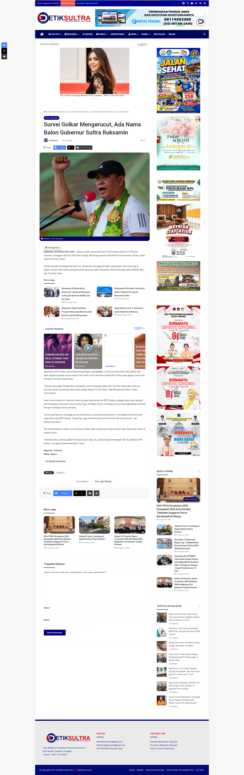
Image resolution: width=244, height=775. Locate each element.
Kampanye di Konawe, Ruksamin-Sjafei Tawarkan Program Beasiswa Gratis (129, 292)
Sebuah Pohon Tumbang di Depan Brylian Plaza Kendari (186, 529)
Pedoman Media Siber (155, 770)
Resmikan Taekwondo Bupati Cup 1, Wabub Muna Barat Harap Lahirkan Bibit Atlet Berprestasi (117, 3)
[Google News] (103, 481)
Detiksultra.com (85, 770)
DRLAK (172, 34)
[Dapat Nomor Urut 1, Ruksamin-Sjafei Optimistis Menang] (104, 311)
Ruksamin (60, 473)
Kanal (144, 34)
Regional (71, 34)
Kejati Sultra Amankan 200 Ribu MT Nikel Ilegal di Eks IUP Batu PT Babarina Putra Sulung (184, 686)
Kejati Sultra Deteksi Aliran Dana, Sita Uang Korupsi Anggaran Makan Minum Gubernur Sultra (184, 617)
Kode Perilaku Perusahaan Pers (180, 770)
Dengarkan (53, 247)
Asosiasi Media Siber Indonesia (163, 742)
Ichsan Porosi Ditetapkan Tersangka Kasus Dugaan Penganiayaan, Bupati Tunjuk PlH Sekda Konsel (184, 700)
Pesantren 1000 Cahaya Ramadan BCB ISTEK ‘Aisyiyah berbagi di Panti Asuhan (184, 631)
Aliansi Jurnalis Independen (162, 748)
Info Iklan (159, 34)
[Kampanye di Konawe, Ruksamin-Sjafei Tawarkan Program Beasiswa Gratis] (104, 292)
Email (47, 620)
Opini (133, 34)
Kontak (132, 770)
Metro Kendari (59, 112)
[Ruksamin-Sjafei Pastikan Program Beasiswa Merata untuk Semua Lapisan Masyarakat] (51, 311)
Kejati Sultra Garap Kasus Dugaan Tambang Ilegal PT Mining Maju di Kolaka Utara (183, 657)
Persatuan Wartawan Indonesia (163, 745)
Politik (55, 34)
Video (102, 34)
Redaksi (140, 770)
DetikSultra (53, 140)
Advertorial (118, 34)
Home (48, 112)
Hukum (88, 34)
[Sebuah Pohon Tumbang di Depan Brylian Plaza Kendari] (94, 525)
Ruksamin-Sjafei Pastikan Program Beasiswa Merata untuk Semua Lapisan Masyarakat (77, 311)
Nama (47, 608)
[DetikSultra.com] (64, 18)
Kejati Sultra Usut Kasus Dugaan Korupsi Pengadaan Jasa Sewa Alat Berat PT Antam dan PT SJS (184, 671)
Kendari (50, 751)
